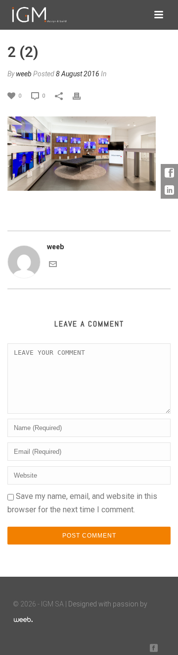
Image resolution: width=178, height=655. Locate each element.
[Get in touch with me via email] (53, 264)
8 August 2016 (77, 74)
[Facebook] (169, 172)
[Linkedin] (169, 190)
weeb (24, 74)
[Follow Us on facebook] (154, 648)
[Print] (81, 95)
